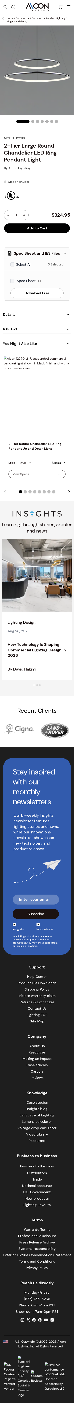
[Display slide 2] (25, 491)
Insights (18, 929)
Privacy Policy (37, 1267)
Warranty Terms (37, 1229)
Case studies (37, 1065)
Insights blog (37, 1108)
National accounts (37, 1185)
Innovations (45, 929)
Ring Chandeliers (16, 21)
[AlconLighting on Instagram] (22, 1320)
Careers (37, 1071)
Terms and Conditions (37, 1261)
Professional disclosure (37, 1236)
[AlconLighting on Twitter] (28, 1320)
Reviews (10, 329)
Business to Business (37, 1166)
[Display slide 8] (53, 491)
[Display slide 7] (49, 491)
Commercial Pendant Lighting (48, 18)
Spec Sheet (27, 280)
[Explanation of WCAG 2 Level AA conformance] (57, 1376)
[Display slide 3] (30, 491)
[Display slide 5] (39, 491)
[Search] (5, 7)
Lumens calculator (37, 1121)
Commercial (22, 18)
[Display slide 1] (20, 491)
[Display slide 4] (34, 491)
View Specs (21, 474)
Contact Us (37, 1008)
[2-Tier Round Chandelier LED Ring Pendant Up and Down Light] (37, 396)
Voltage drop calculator (37, 1128)
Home (10, 18)
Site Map (37, 1021)
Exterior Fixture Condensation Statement (37, 1255)
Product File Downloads (37, 983)
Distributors (37, 1173)
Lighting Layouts (37, 1204)
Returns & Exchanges (37, 1002)
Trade (37, 1179)
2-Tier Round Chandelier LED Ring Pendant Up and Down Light (34, 446)
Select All (23, 264)
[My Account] (13, 7)
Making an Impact (37, 1058)
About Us (37, 1046)
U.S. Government (37, 1192)
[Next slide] (69, 492)
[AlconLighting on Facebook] (40, 1320)
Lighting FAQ (37, 1014)
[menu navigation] (68, 7)
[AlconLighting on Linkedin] (52, 1320)
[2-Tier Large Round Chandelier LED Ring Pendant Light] (23, 121)
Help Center (37, 976)
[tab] (34, 685)
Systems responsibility (37, 1248)
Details (9, 314)
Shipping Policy (37, 989)
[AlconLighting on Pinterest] (34, 1320)
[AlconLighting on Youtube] (46, 1320)
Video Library (37, 1134)
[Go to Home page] (37, 7)
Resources (37, 1052)
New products (37, 1198)
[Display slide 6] (44, 491)
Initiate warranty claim (37, 995)
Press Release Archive (37, 1242)
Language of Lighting (37, 1115)
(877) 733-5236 (37, 1298)
